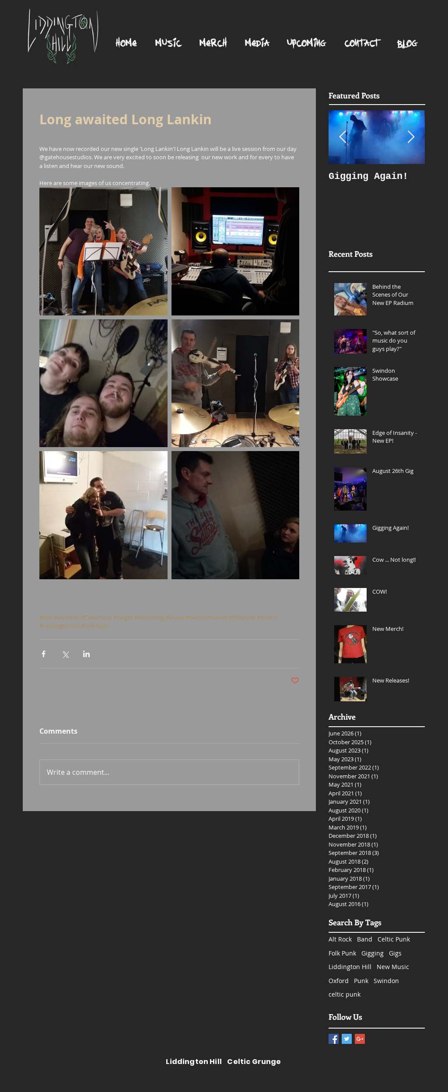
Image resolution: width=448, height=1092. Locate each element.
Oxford (339, 980)
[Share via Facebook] (43, 654)
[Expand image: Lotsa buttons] (236, 251)
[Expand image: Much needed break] (103, 515)
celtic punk (344, 994)
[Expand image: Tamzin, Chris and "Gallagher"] (103, 383)
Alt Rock (340, 939)
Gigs (395, 953)
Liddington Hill (350, 966)
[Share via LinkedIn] (86, 654)
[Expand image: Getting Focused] (103, 251)
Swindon (386, 980)
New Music (393, 966)
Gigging (372, 953)
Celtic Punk (394, 939)
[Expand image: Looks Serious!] (236, 515)
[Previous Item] (342, 137)
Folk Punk (342, 953)
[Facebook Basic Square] (334, 1039)
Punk (361, 980)
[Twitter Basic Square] (347, 1039)
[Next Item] (411, 137)
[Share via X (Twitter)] (65, 654)
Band (364, 939)
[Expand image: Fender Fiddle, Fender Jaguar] (236, 383)
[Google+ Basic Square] (360, 1039)
